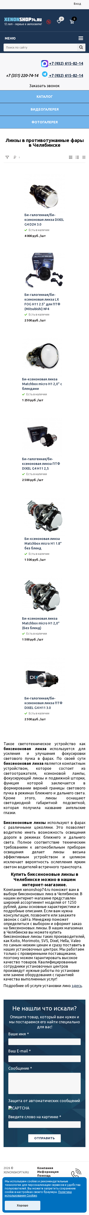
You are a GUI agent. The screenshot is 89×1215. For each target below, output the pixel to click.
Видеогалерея (45, 109)
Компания (45, 1168)
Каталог (45, 96)
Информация (48, 1171)
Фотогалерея (45, 122)
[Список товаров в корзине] (74, 23)
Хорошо (22, 1205)
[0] (73, 22)
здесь (77, 986)
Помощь (44, 1175)
